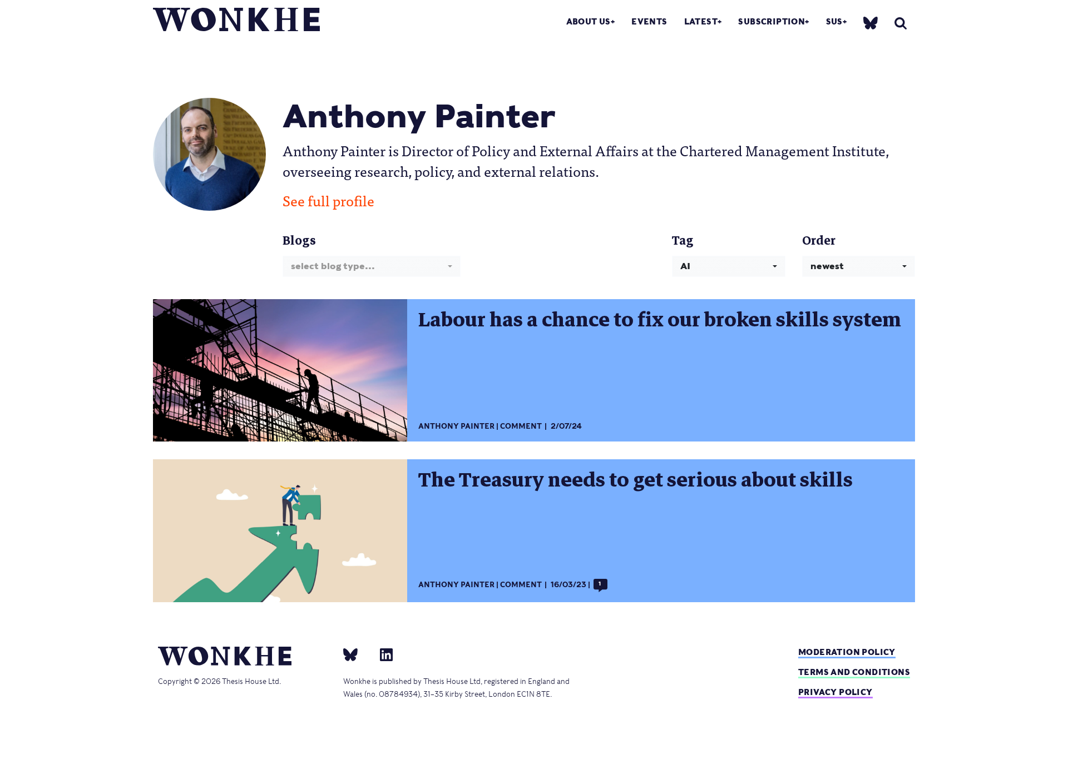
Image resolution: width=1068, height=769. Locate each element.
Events (649, 21)
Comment (521, 426)
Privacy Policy (835, 692)
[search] (900, 23)
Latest (701, 21)
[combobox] (371, 266)
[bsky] (870, 22)
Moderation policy (847, 652)
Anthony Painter (456, 426)
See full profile (328, 200)
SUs (834, 21)
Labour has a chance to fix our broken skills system (659, 319)
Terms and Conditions (854, 672)
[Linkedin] (382, 654)
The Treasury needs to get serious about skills (635, 480)
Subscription (771, 21)
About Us (588, 21)
